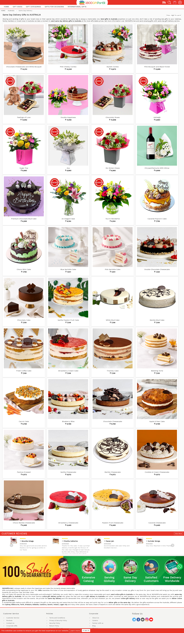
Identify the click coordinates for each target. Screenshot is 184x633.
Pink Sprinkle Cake (112, 269)
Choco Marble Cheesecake (24, 523)
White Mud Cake (112, 320)
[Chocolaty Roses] (113, 95)
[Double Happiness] (68, 95)
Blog (93, 626)
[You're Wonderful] (113, 196)
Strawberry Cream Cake (68, 371)
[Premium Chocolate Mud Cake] (24, 196)
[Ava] (68, 146)
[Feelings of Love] (24, 95)
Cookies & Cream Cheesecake (157, 472)
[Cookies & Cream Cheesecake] (157, 450)
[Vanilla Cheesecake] (68, 450)
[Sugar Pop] (24, 146)
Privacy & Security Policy (58, 620)
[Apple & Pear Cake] (157, 399)
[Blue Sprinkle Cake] (68, 247)
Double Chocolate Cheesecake (157, 269)
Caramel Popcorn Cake (157, 219)
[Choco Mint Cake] (24, 247)
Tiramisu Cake (113, 371)
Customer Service (12, 618)
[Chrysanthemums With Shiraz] (157, 146)
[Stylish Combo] (113, 44)
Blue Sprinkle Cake (68, 269)
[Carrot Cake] (24, 399)
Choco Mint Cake (24, 269)
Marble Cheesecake (113, 472)
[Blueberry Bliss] (68, 399)
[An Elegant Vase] (68, 196)
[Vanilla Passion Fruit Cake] (68, 298)
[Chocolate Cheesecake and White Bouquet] (24, 44)
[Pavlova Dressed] (24, 450)
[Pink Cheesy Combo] (68, 44)
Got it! (86, 630)
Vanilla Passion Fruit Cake (68, 320)
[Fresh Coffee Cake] (24, 348)
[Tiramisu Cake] (113, 348)
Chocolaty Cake (23, 320)
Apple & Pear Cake (157, 421)
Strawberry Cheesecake (68, 523)
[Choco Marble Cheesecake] (24, 500)
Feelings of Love (23, 117)
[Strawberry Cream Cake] (68, 348)
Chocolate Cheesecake (112, 421)
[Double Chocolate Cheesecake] (157, 247)
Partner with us (97, 623)
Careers (95, 620)
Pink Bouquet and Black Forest (157, 67)
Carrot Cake (24, 421)
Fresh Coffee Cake (23, 371)
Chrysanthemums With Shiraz (157, 168)
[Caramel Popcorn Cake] (157, 196)
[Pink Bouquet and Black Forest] (157, 44)
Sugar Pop (24, 168)
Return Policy (54, 626)
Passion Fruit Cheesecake (112, 523)
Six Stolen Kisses (113, 168)
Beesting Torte (157, 371)
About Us (95, 618)
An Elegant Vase (68, 219)
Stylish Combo (113, 67)
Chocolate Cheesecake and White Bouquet (24, 67)
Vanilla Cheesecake (68, 472)
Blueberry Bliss (68, 421)
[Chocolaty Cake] (24, 298)
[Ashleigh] (157, 95)
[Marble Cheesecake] (113, 450)
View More (178, 533)
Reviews (9, 620)
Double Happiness (68, 117)
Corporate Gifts (11, 626)
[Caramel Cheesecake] (157, 500)
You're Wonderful (113, 219)
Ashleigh (157, 117)
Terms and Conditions (57, 618)
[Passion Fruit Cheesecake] (113, 500)
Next (172, 545)
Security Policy (54, 623)
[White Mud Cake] (113, 298)
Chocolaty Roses (113, 117)
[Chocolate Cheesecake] (113, 399)
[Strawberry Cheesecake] (68, 500)
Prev (11, 545)
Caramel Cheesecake (157, 523)
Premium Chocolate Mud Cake (23, 219)
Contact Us (10, 623)
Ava (68, 168)
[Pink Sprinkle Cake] (113, 247)
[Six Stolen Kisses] (113, 146)
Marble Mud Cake (157, 320)
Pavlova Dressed (24, 472)
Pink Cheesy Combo (68, 67)
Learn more (75, 631)
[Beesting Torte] (157, 348)
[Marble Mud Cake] (157, 298)
